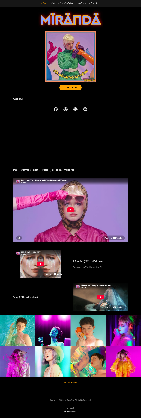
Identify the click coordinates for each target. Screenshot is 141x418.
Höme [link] (44, 3)
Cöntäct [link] (94, 3)
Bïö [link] (53, 3)
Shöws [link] (82, 3)
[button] (70, 382)
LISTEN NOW (70, 87)
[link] (70, 18)
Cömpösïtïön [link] (66, 3)
